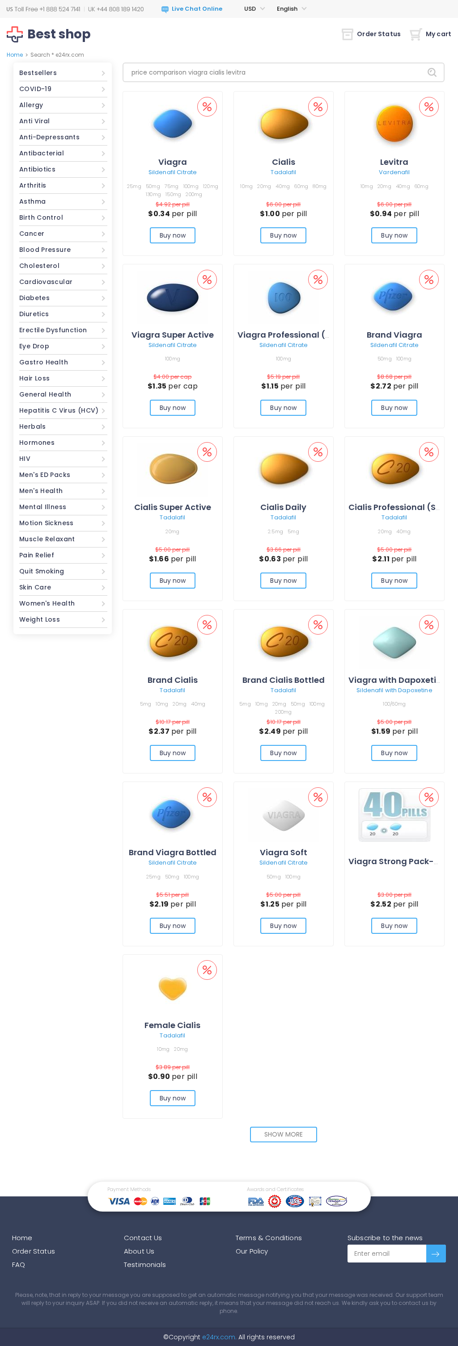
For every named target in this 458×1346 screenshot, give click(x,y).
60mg (301, 186)
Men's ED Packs (44, 474)
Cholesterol (39, 265)
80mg (320, 186)
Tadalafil (283, 172)
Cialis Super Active (172, 507)
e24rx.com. (218, 1337)
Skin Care (35, 587)
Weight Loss (39, 619)
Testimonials (145, 1264)
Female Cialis (172, 1025)
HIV (24, 458)
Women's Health (47, 603)
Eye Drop (34, 346)
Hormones (37, 442)
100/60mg (394, 703)
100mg (191, 186)
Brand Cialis (173, 680)
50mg (153, 186)
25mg (134, 186)
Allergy (31, 104)
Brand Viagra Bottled (172, 852)
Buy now (173, 235)
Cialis (283, 161)
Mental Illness (42, 506)
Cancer (31, 233)
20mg (264, 186)
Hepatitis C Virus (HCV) (59, 410)
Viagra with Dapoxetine (397, 680)
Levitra (394, 161)
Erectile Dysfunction (53, 330)
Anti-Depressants (49, 137)
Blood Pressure (45, 249)
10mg (246, 186)
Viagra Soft (283, 852)
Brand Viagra (394, 334)
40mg (283, 186)
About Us (139, 1251)
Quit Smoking (41, 571)
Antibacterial (41, 153)
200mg (194, 194)
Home (15, 55)
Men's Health (41, 490)
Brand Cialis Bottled (283, 680)
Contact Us (143, 1237)
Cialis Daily (283, 507)
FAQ (18, 1264)
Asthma (32, 201)
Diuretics (34, 313)
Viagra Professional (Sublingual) (305, 334)
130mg (153, 194)
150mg (173, 194)
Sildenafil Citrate (172, 172)
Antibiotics (37, 169)
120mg (210, 186)
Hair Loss (34, 378)
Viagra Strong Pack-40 (396, 861)
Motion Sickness (46, 522)
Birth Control (41, 217)
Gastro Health (43, 362)
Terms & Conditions (269, 1237)
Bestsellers (38, 72)
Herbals (32, 426)
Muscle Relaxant (47, 539)
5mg (293, 531)
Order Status (379, 33)
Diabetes (34, 297)
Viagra (172, 161)
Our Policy (252, 1251)
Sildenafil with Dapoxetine (394, 690)
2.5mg (275, 531)
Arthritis (32, 185)
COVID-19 (35, 88)
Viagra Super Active (172, 334)
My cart (438, 33)
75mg (172, 186)
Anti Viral (34, 121)
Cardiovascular (45, 281)
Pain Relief (36, 555)
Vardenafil (394, 172)
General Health (45, 394)
